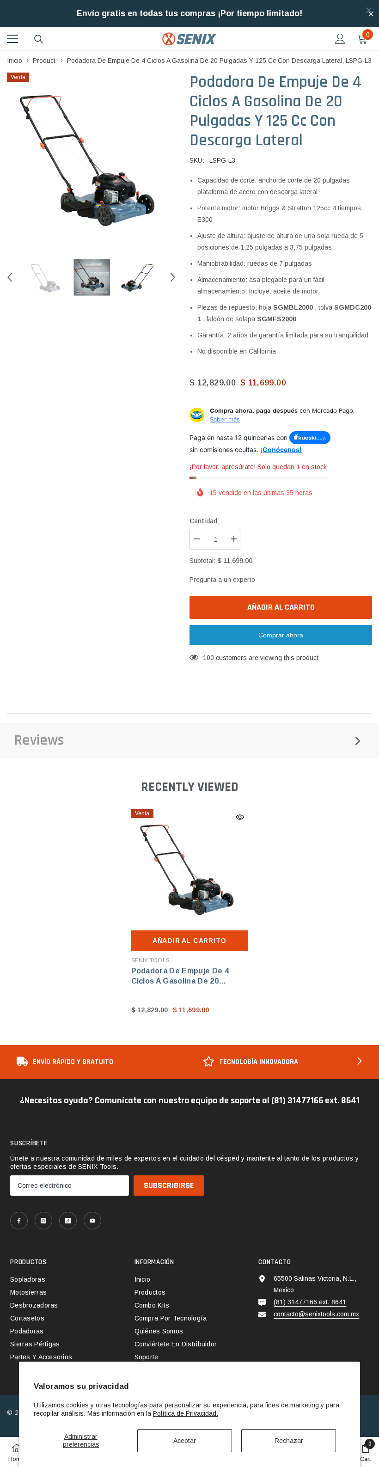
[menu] (12, 38)
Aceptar (184, 1440)
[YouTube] (92, 1220)
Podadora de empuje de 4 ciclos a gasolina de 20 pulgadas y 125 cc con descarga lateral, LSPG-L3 (182, 976)
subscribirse (169, 1185)
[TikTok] (68, 1220)
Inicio (14, 60)
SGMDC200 (352, 307)
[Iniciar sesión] (340, 39)
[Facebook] (19, 1220)
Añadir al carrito (281, 607)
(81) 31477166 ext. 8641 (310, 1302)
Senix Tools (150, 960)
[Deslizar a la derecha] (359, 1062)
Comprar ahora (280, 635)
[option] (91, 156)
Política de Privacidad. (185, 1413)
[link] (96, 1062)
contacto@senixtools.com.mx (316, 1314)
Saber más (225, 419)
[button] (10, 277)
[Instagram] (43, 1220)
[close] (369, 10)
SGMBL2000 (293, 307)
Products (44, 60)
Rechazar (289, 1440)
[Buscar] (38, 39)
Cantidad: (204, 521)
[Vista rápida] (240, 817)
